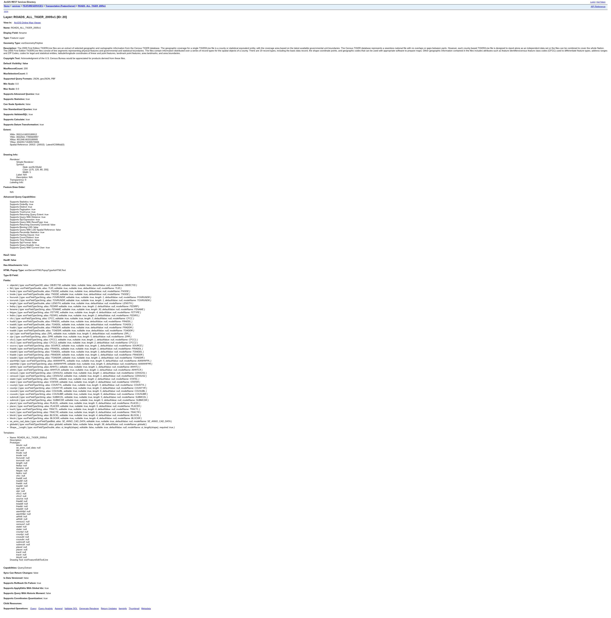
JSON (6, 11)
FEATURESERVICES (33, 6)
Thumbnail (134, 608)
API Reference (598, 6)
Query (33, 608)
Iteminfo (123, 608)
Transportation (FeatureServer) (60, 6)
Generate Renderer (89, 608)
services (16, 6)
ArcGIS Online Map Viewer (27, 22)
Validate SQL (70, 608)
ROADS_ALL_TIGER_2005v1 (92, 6)
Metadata (146, 608)
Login (592, 2)
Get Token (601, 2)
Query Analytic (45, 608)
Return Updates (109, 608)
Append (59, 608)
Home (7, 6)
